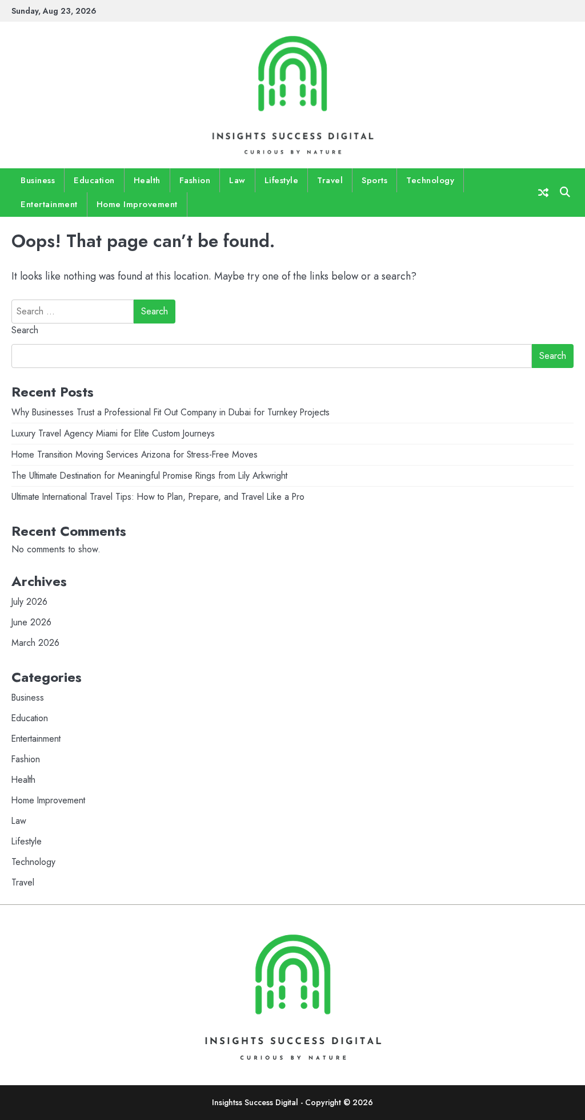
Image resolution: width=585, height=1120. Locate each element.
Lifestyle (282, 180)
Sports (374, 180)
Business (38, 180)
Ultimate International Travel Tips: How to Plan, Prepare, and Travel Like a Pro (157, 496)
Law (237, 180)
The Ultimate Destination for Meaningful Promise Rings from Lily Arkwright (149, 475)
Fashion (195, 180)
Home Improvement (137, 204)
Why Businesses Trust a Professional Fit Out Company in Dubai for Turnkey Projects (170, 412)
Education (94, 180)
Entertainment (49, 204)
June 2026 (31, 622)
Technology (430, 180)
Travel (330, 180)
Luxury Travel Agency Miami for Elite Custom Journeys (113, 433)
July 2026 (29, 601)
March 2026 (35, 642)
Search (24, 330)
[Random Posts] (543, 192)
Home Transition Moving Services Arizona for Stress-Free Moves (134, 454)
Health (147, 180)
